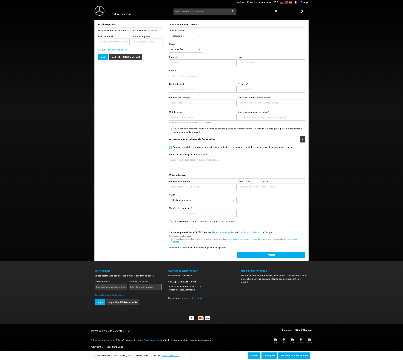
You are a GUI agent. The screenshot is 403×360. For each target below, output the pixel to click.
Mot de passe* (176, 112)
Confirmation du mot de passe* (253, 112)
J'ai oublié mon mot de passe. (113, 49)
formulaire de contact (191, 298)
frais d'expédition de (148, 340)
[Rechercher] (232, 11)
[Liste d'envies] (301, 11)
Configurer (269, 355)
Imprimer (240, 2)
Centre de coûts (177, 84)
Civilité (172, 44)
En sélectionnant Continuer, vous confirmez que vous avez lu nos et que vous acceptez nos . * (235, 240)
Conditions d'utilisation (250, 232)
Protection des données (259, 2)
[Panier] (307, 10)
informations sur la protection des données (247, 239)
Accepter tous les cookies (294, 355)
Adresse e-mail (105, 36)
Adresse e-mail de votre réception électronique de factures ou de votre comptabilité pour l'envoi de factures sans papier (232, 147)
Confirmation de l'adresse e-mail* (254, 97)
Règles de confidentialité (223, 232)
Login (305, 2)
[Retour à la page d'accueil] (114, 11)
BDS (275, 2)
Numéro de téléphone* (180, 208)
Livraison (287, 330)
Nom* (240, 57)
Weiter (271, 255)
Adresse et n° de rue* (179, 181)
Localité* (265, 181)
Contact (307, 330)
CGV (297, 330)
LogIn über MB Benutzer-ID (125, 57)
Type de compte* (177, 30)
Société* (173, 70)
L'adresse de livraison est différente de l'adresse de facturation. (204, 221)
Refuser (254, 355)
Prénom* (173, 57)
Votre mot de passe (140, 36)
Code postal (244, 181)
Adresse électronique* (180, 97)
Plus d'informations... (170, 355)
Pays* (172, 194)
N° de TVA (243, 84)
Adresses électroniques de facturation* (188, 154)
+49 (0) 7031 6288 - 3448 (182, 281)
